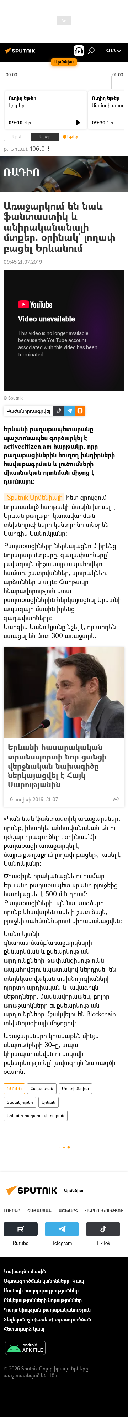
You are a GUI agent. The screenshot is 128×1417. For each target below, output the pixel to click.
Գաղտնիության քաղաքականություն (47, 1309)
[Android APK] (25, 1348)
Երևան (48, 1102)
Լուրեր (17, 105)
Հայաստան (41, 1089)
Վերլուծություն (106, 1210)
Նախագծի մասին (25, 1271)
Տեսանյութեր (20, 1102)
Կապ (78, 1280)
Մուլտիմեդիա (75, 1089)
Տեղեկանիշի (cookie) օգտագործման (47, 1319)
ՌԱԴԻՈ (14, 1089)
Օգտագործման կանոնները (36, 1280)
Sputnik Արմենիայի (34, 497)
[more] (116, 799)
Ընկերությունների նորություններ (43, 1300)
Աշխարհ (68, 1210)
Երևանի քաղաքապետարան (35, 1116)
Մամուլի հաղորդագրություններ (41, 1290)
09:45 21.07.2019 (23, 261)
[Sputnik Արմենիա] (21, 53)
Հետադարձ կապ (24, 1328)
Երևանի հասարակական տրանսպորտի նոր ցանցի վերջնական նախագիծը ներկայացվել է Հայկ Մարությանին (57, 766)
